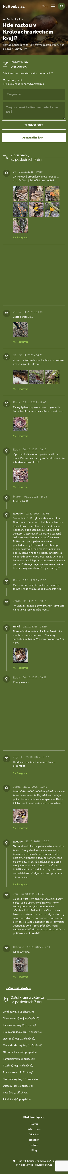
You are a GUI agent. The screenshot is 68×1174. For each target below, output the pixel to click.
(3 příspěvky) (20, 1052)
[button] (53, 6)
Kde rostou (34, 1129)
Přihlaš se (8, 83)
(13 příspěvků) (18, 1085)
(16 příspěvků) (20, 1079)
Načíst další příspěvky (18, 988)
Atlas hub (34, 1134)
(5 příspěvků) (18, 1011)
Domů (34, 1124)
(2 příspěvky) (19, 1025)
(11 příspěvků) (19, 1038)
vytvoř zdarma (35, 83)
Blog (34, 1150)
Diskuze (34, 1145)
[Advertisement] (34, 275)
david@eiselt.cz (43, 1164)
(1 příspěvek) (22, 1045)
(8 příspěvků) (21, 1018)
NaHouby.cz (14, 6)
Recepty (34, 1139)
